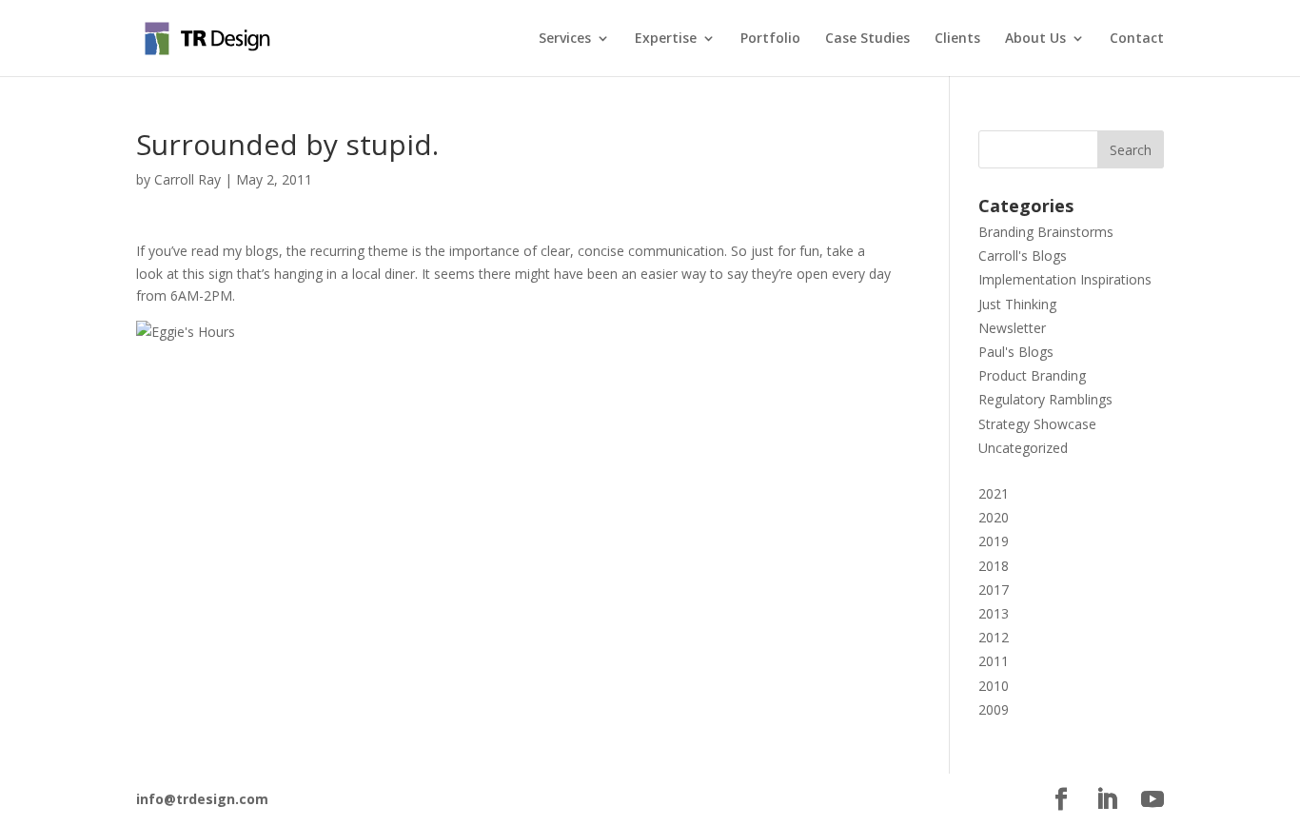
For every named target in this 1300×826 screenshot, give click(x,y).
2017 (993, 589)
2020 (993, 517)
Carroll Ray (187, 179)
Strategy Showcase (1037, 424)
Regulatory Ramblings (1045, 399)
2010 (993, 686)
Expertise (666, 39)
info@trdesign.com (202, 799)
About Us (1035, 39)
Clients (957, 39)
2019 (993, 541)
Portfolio (770, 39)
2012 (993, 637)
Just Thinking (1017, 304)
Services (565, 39)
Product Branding (1032, 375)
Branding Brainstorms (1045, 232)
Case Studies (867, 39)
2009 (993, 709)
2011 (993, 661)
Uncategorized (1023, 448)
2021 (993, 493)
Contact (1137, 39)
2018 (993, 566)
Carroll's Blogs (1022, 255)
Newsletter (1012, 328)
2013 (993, 613)
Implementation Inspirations (1065, 279)
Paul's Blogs (1016, 352)
